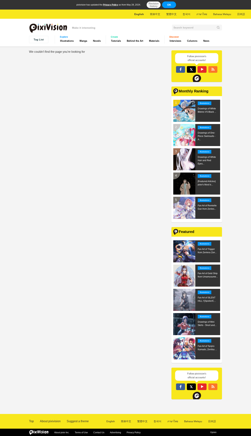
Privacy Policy (110, 4)
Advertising (115, 432)
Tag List (39, 39)
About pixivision (50, 421)
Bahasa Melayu (222, 14)
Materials (154, 41)
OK (169, 4)
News (206, 41)
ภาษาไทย (201, 14)
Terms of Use (81, 432)
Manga (83, 41)
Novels (97, 41)
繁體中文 (171, 14)
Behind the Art (135, 41)
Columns (192, 41)
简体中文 (155, 14)
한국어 (186, 14)
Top (31, 421)
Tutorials (116, 41)
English (139, 14)
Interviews (175, 41)
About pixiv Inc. (61, 432)
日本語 (241, 14)
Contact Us (98, 432)
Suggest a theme (78, 421)
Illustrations (67, 41)
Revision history (154, 5)
